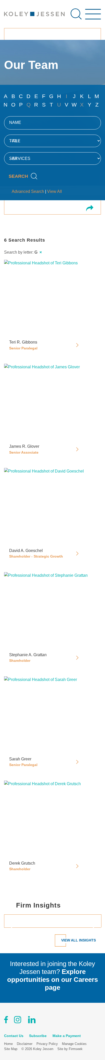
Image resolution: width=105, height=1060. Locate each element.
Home (8, 1044)
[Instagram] (18, 1020)
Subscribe (38, 1036)
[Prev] (14, 927)
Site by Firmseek (70, 1049)
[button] (89, 208)
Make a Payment (66, 1036)
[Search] (76, 13)
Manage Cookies (74, 1044)
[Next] (91, 927)
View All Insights (78, 940)
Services (19, 158)
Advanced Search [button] (28, 191)
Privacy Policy (47, 1044)
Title (14, 141)
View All (54, 191)
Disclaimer (24, 1044)
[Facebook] (6, 1020)
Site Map (10, 1049)
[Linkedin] (31, 1020)
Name (15, 122)
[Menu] (93, 16)
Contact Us (13, 1036)
